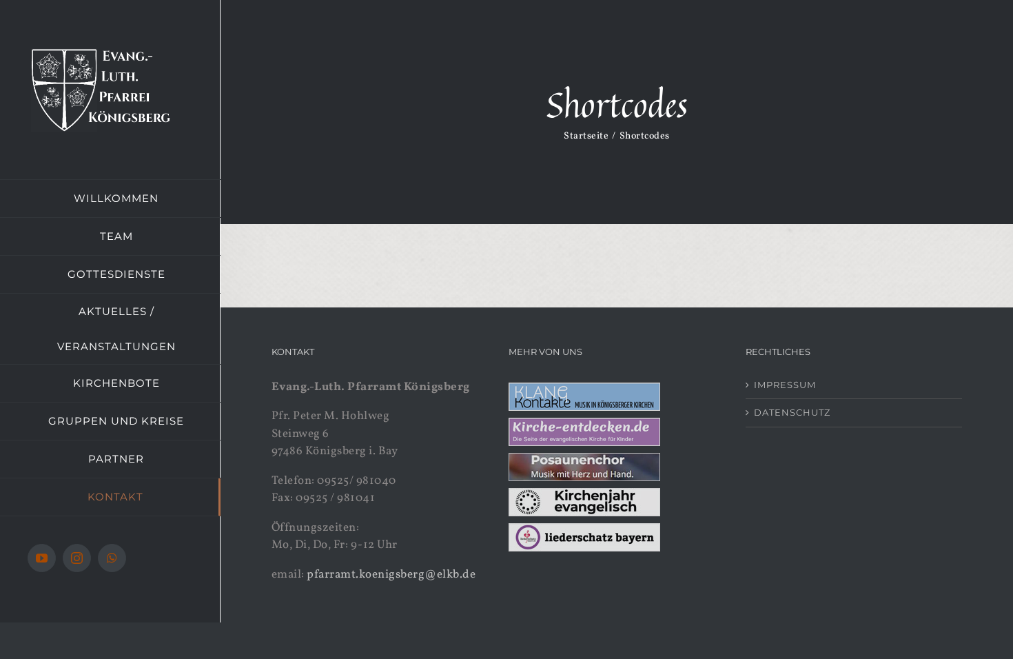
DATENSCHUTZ (792, 412)
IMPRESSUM (785, 384)
